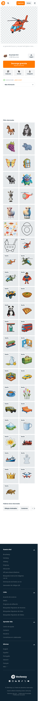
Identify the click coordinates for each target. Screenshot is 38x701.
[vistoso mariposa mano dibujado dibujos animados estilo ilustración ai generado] (11, 196)
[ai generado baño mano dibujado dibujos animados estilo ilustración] (11, 574)
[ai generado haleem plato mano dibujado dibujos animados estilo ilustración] (11, 475)
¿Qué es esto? (18, 80)
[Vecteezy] (3, 3)
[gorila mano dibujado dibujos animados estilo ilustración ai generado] (11, 147)
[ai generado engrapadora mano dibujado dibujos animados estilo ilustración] (11, 558)
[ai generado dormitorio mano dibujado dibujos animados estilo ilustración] (11, 623)
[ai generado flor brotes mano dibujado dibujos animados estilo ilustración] (11, 673)
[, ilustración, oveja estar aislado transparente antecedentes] (11, 295)
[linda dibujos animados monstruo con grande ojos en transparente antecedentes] (11, 245)
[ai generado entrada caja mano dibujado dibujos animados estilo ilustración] (11, 607)
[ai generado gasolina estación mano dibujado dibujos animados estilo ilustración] (11, 525)
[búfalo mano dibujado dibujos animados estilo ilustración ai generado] (11, 229)
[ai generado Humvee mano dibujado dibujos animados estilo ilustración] (11, 689)
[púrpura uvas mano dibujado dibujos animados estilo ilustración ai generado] (11, 163)
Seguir (31, 57)
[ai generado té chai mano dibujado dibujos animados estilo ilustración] (11, 656)
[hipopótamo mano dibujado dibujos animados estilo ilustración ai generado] (11, 179)
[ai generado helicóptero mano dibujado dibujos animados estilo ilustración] (11, 393)
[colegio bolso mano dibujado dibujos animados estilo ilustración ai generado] (11, 212)
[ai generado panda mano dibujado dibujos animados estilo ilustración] (11, 492)
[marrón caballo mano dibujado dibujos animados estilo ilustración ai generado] (11, 130)
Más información (10, 84)
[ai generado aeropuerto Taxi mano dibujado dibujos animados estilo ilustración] (11, 640)
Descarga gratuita (19, 64)
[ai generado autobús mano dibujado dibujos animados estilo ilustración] (11, 541)
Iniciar (29, 3)
